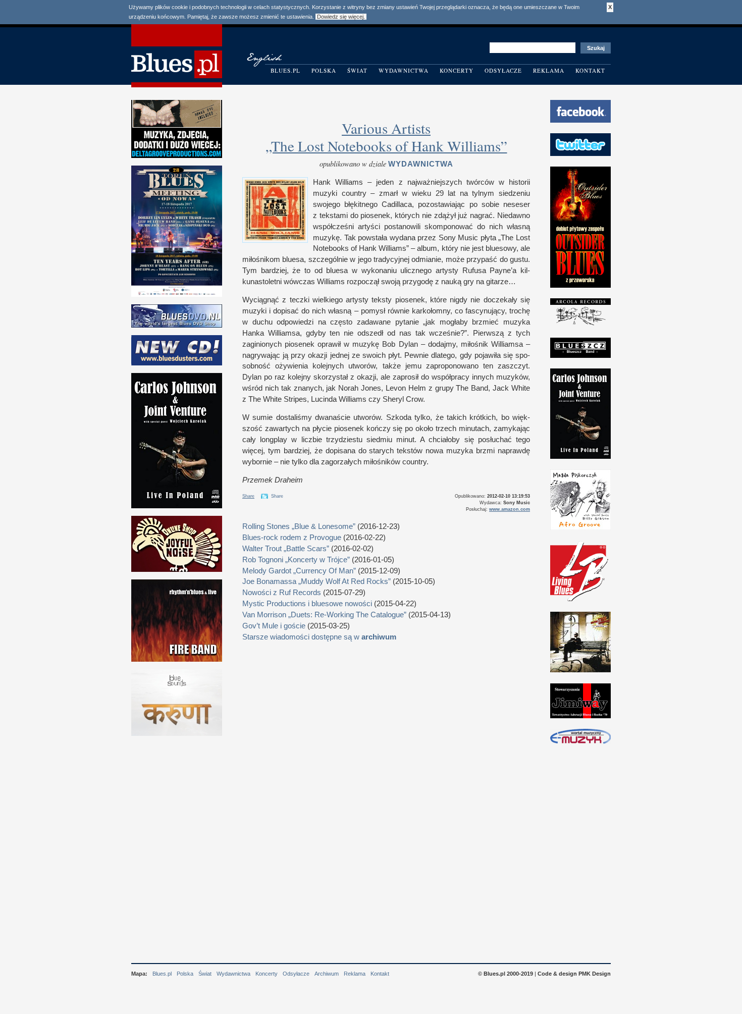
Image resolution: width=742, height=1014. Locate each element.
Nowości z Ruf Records (281, 593)
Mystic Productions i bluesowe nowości (307, 604)
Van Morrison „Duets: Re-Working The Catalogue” (324, 615)
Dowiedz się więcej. (340, 17)
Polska (323, 70)
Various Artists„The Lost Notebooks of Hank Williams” (386, 136)
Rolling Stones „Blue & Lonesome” (298, 526)
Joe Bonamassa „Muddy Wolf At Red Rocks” (316, 581)
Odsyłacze (503, 70)
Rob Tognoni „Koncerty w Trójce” (296, 560)
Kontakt (590, 70)
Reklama (548, 70)
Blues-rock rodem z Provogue (291, 537)
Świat (357, 70)
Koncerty (456, 70)
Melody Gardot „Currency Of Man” (299, 571)
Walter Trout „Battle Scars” (285, 549)
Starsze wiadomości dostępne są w (319, 637)
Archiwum (326, 974)
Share (248, 496)
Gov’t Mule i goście (273, 626)
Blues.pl (285, 70)
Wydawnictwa (404, 70)
